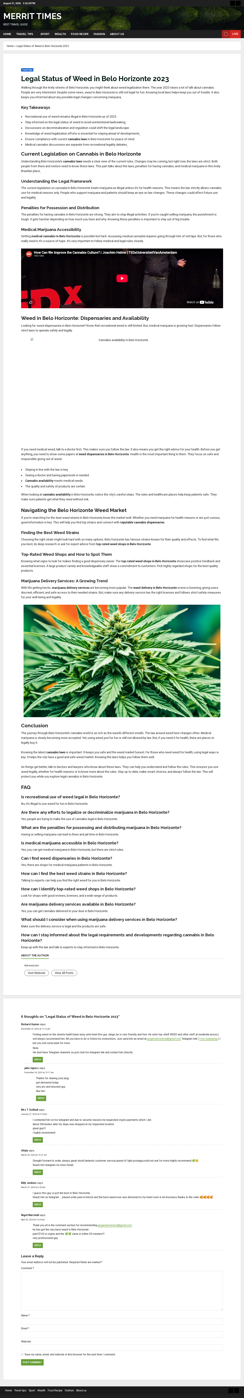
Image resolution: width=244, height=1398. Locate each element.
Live (235, 34)
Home (7, 34)
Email (25, 1328)
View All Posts (64, 973)
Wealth (60, 34)
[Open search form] (218, 34)
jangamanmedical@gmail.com (164, 1038)
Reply (37, 1059)
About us (117, 34)
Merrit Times (32, 16)
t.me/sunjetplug (208, 1038)
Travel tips (24, 34)
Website (26, 1341)
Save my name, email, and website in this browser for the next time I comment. (70, 1354)
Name (25, 1315)
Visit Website (36, 973)
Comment (27, 1268)
